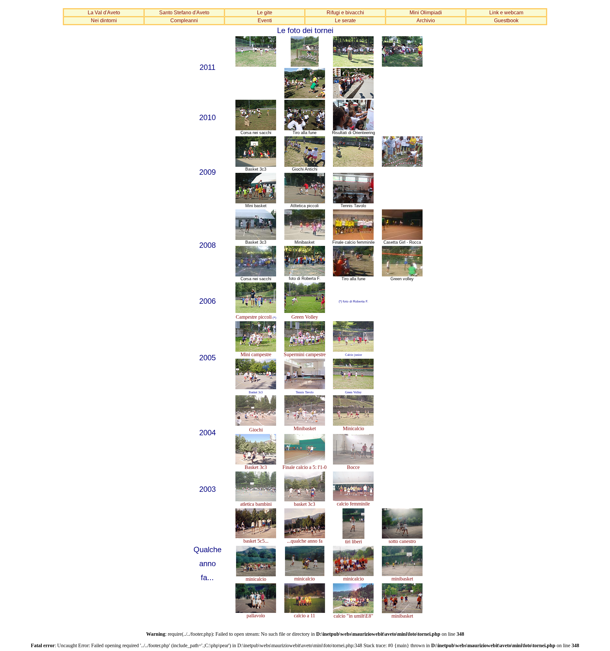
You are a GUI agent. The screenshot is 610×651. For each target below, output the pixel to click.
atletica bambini (256, 504)
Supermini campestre (305, 354)
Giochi (256, 429)
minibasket (402, 578)
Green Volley (304, 317)
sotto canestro (402, 541)
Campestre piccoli (254, 317)
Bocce (353, 467)
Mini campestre (256, 354)
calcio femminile (353, 503)
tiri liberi (353, 541)
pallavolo (256, 615)
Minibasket (305, 428)
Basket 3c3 (256, 467)
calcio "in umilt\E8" (353, 616)
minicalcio (256, 579)
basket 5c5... (255, 541)
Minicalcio (353, 428)
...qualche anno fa (304, 541)
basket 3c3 (304, 504)
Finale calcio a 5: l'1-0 (304, 467)
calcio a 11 (304, 615)
